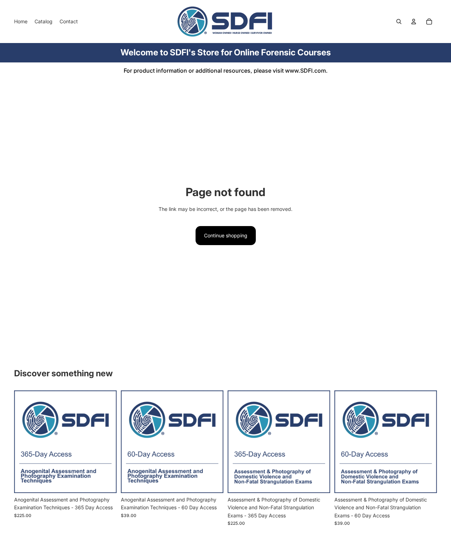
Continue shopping (225, 235)
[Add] (105, 482)
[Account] (413, 21)
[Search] (399, 21)
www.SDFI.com (305, 70)
